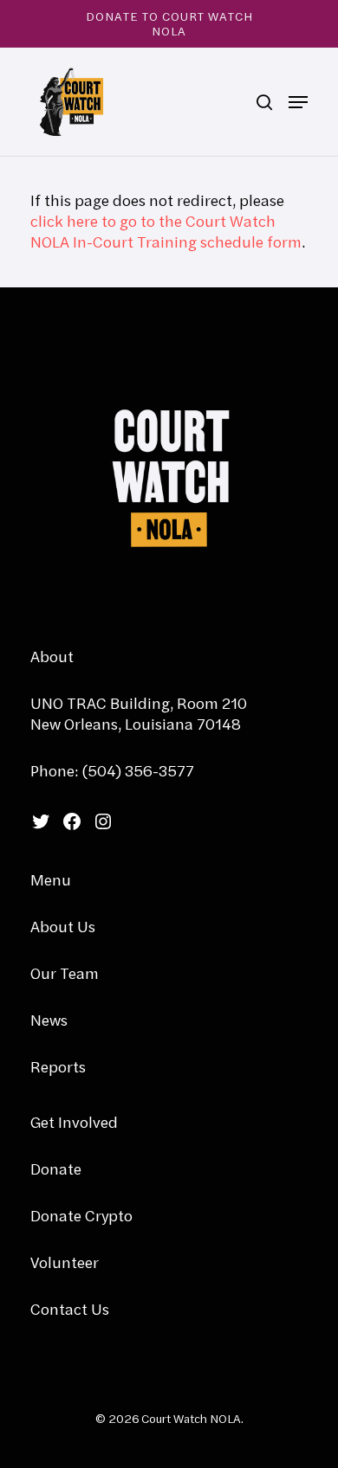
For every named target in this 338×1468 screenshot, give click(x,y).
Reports (58, 1067)
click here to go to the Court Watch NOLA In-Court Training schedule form (166, 231)
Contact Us (69, 1309)
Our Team (64, 973)
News (49, 1020)
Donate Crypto (81, 1216)
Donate (55, 1169)
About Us (62, 926)
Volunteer (64, 1262)
